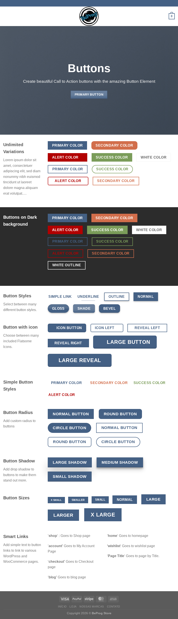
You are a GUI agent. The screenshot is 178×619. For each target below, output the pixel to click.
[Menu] (5, 16)
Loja (72, 606)
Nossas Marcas (91, 606)
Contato (113, 606)
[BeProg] (89, 16)
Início (62, 606)
